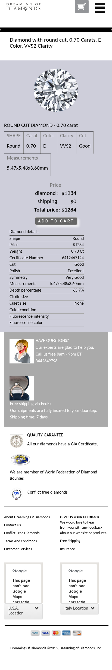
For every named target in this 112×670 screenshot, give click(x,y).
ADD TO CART (56, 221)
